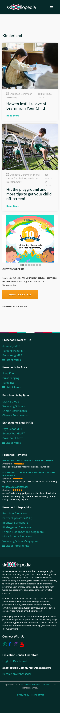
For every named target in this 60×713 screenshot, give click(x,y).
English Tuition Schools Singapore (23, 532)
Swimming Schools (13, 406)
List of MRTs (13, 360)
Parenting (11, 97)
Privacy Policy (22, 694)
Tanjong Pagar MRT (14, 350)
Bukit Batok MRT (12, 438)
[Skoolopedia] (21, 7)
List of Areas (13, 387)
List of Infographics (17, 545)
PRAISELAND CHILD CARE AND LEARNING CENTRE (27, 460)
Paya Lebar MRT (12, 429)
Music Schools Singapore (17, 536)
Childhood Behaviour (20, 93)
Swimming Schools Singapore (20, 541)
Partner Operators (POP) (17, 518)
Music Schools (10, 401)
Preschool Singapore (15, 513)
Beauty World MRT (13, 433)
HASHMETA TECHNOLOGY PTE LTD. (37, 684)
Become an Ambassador (16, 674)
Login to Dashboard (14, 661)
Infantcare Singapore (15, 522)
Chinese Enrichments (15, 415)
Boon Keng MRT (12, 355)
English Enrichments (14, 411)
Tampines (8, 382)
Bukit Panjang (10, 378)
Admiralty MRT (11, 346)
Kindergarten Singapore (17, 527)
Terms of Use (37, 694)
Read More (12, 115)
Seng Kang (8, 373)
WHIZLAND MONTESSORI (15, 487)
